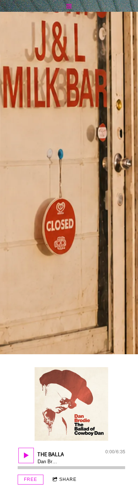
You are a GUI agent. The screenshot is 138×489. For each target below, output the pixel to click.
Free (30, 479)
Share (68, 479)
